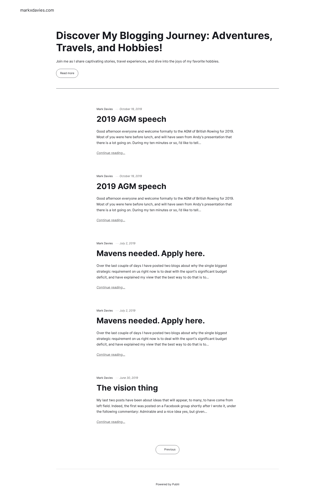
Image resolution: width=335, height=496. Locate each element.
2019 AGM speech (131, 119)
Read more (67, 73)
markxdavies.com (37, 10)
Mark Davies (105, 109)
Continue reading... (111, 153)
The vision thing (127, 388)
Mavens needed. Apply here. (151, 253)
